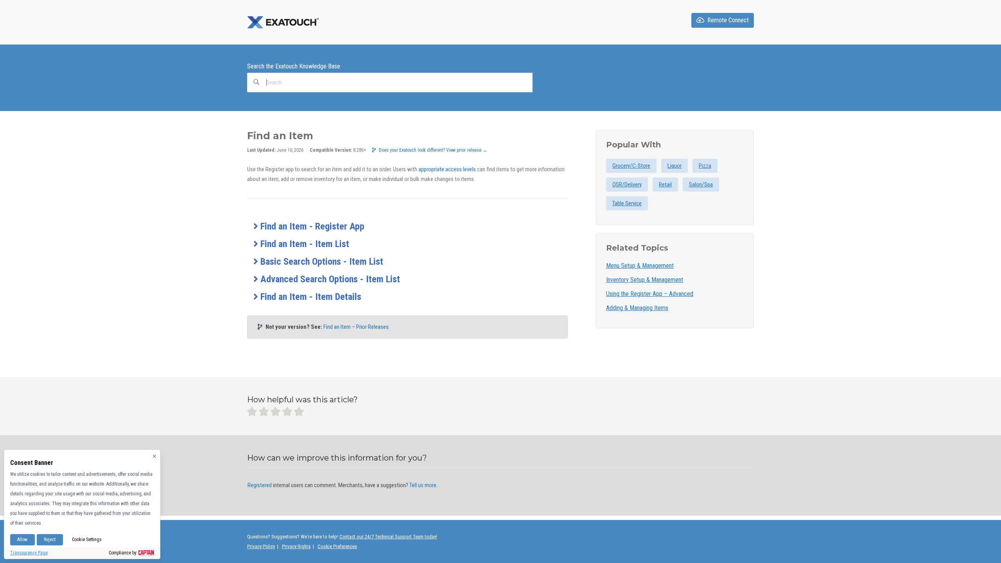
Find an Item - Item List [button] (303, 243)
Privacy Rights (296, 546)
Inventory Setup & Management (644, 279)
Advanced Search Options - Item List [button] (329, 279)
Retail (665, 184)
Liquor (674, 165)
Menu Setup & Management (640, 265)
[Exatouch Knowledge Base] (284, 21)
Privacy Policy (261, 546)
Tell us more (422, 485)
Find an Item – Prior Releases (356, 326)
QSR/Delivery (627, 184)
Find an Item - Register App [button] (311, 226)
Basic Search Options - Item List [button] (320, 261)
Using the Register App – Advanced (649, 294)
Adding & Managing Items (637, 308)
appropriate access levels (447, 169)
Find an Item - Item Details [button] (309, 296)
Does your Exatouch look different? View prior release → (433, 150)
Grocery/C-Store (631, 165)
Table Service (627, 203)
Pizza (705, 165)
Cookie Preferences (337, 546)
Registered (260, 485)
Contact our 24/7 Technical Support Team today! (388, 537)
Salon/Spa (701, 184)
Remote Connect (728, 20)
